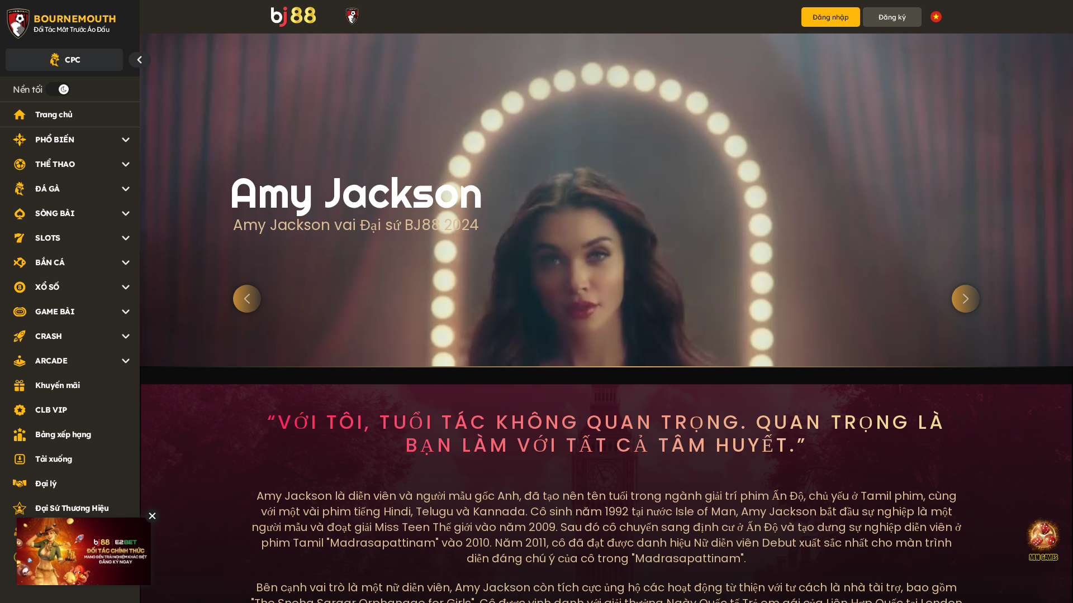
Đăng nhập (831, 17)
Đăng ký (892, 17)
